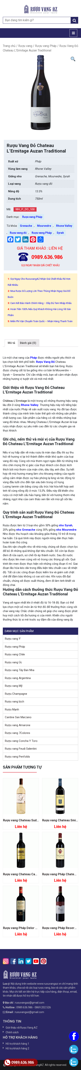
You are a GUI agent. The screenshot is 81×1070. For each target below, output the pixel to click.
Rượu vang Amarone (17, 725)
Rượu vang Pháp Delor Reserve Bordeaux (32, 928)
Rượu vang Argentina (18, 678)
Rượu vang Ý (13, 638)
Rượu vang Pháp (46, 46)
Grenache (26, 225)
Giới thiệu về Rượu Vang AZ (21, 1027)
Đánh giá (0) (28, 343)
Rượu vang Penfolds (17, 756)
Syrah (60, 232)
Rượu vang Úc (13, 662)
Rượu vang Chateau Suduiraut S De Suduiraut (34, 820)
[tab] (11, 343)
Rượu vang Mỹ (13, 686)
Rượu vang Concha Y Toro (21, 741)
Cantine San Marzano (18, 717)
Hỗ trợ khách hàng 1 (17, 1043)
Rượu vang (25, 46)
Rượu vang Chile (15, 654)
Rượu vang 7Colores (17, 733)
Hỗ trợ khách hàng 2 (17, 1048)
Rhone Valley (64, 225)
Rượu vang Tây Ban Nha (19, 670)
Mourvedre (44, 225)
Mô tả (11, 343)
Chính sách (12, 1032)
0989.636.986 (22, 1062)
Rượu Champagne (16, 693)
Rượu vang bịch (14, 701)
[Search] (74, 20)
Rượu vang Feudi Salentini (21, 748)
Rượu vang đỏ (18, 232)
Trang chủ (9, 46)
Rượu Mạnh (12, 709)
